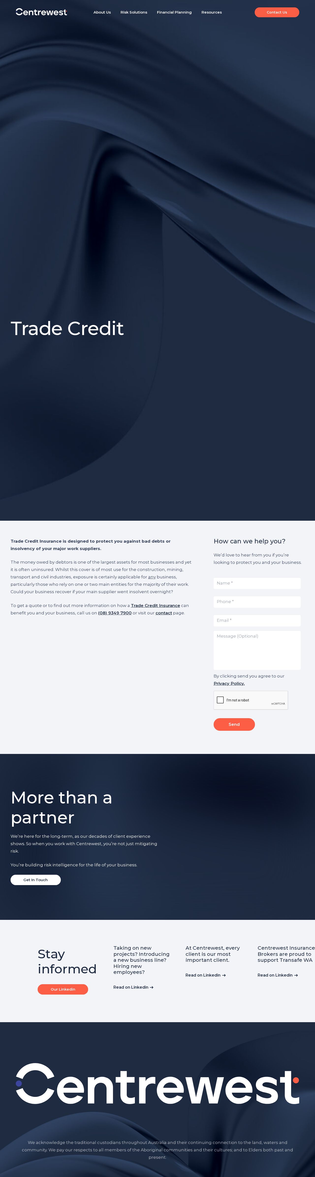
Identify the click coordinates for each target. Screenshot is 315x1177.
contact (164, 612)
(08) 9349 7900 (115, 612)
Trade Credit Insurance (155, 605)
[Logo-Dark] (41, 12)
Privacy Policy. (229, 683)
